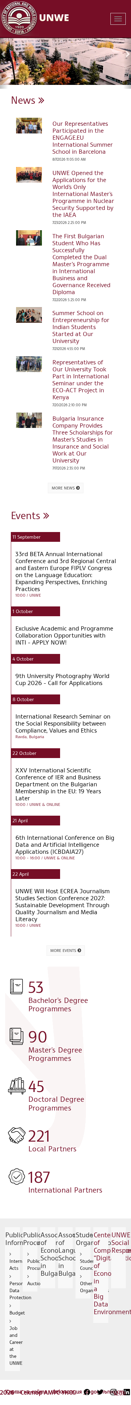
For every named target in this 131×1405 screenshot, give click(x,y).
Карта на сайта (27, 1391)
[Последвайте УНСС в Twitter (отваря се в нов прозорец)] (100, 1392)
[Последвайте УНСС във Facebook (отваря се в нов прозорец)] (87, 1392)
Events (27, 515)
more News (64, 487)
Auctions (36, 1283)
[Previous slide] (4, 54)
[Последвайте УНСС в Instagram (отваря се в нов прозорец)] (113, 1392)
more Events (64, 950)
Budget (17, 1313)
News (24, 99)
